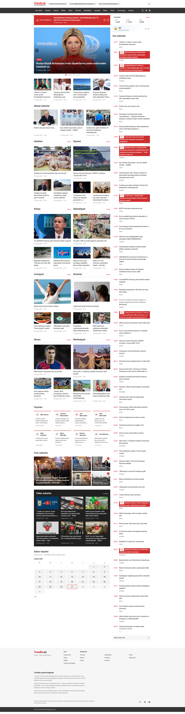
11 (50, 577)
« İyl (35, 596)
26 (61, 587)
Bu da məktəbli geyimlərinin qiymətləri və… (83, 4)
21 (83, 582)
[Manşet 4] (69, 74)
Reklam (66, 660)
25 (50, 587)
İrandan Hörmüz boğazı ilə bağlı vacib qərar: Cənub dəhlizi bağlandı (42, 421)
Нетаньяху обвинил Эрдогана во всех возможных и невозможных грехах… (81, 440)
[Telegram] (146, 10)
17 (39, 582)
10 (39, 577)
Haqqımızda (67, 655)
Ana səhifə (38, 10)
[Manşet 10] (79, 74)
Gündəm (47, 10)
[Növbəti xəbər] (107, 50)
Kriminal (78, 10)
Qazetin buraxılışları (69, 663)
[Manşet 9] (78, 74)
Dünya (70, 10)
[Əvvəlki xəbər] (37, 50)
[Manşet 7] (74, 74)
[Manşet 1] (64, 74)
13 (72, 577)
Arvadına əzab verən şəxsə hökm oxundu (42, 439)
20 (72, 582)
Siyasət (56, 10)
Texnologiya (121, 10)
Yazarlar (131, 10)
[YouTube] (149, 10)
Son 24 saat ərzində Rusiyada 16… (109, 4)
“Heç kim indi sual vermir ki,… (58, 4)
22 (94, 582)
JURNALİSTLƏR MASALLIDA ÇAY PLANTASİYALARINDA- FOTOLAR (101, 421)
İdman (105, 10)
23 (104, 582)
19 (61, 582)
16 (104, 577)
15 (94, 577)
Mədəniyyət (132, 657)
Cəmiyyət (97, 10)
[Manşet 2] (66, 75)
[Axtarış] (149, 4)
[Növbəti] (108, 20)
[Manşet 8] (76, 74)
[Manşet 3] (67, 74)
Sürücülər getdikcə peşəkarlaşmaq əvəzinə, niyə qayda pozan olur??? (80, 421)
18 (50, 582)
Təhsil (112, 10)
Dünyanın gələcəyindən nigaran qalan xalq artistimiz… (62, 440)
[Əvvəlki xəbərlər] (34, 122)
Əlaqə (65, 657)
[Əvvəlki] (104, 20)
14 (83, 577)
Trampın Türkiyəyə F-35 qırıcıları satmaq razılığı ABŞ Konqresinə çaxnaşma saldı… (62, 421)
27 (72, 587)
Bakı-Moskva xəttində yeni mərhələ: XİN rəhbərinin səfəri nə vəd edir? (101, 440)
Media (63, 10)
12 (61, 577)
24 (39, 587)
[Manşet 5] (71, 74)
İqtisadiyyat (87, 10)
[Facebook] (142, 10)
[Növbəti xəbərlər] (109, 122)
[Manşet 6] (72, 74)
